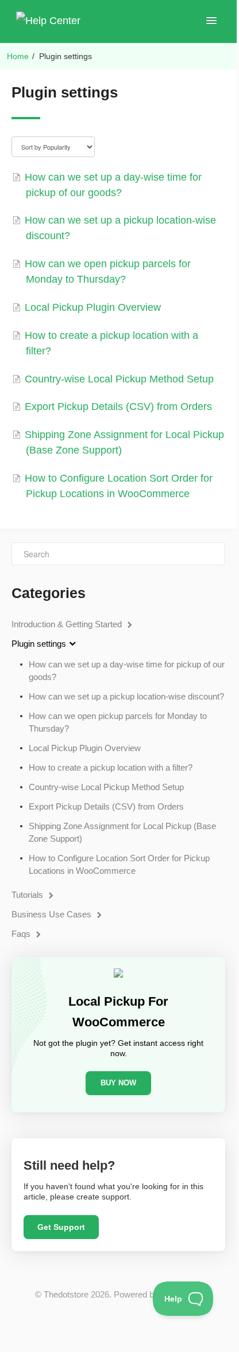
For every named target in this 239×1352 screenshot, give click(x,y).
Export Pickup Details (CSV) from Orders (106, 806)
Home (18, 56)
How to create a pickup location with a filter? (110, 767)
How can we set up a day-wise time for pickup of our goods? (127, 670)
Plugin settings (39, 643)
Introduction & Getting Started (67, 624)
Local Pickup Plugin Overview (85, 748)
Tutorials (28, 895)
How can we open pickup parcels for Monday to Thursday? (118, 722)
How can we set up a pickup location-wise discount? (126, 696)
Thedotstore (66, 1294)
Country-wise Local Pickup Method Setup (106, 787)
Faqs (22, 934)
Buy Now (118, 1083)
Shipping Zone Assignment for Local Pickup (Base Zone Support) (122, 832)
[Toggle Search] (213, 553)
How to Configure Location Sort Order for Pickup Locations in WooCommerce (119, 864)
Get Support (61, 1227)
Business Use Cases (52, 914)
